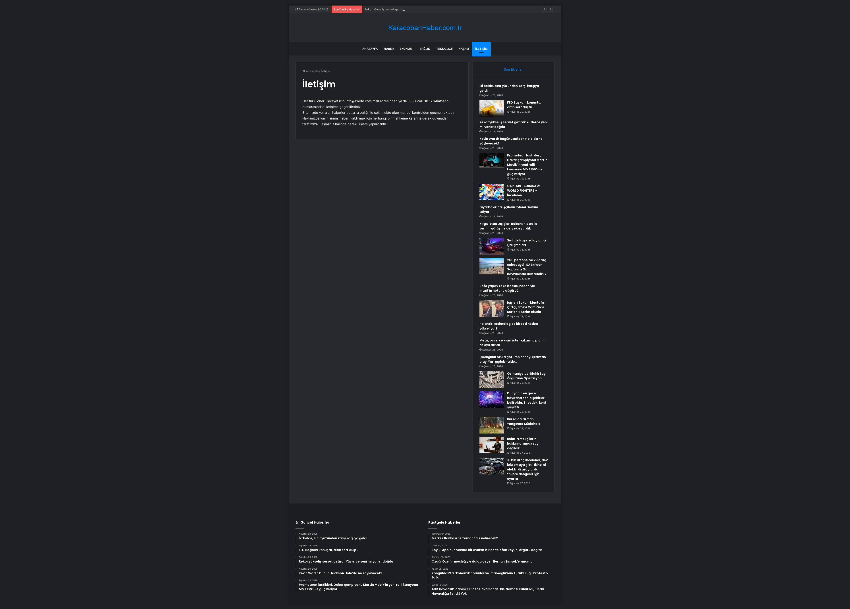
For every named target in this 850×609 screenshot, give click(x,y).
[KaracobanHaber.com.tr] (425, 27)
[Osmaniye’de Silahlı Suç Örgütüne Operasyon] (491, 379)
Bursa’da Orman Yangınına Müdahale (523, 421)
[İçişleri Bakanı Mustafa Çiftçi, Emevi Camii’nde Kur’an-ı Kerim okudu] (491, 308)
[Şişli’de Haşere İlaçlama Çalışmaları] (491, 246)
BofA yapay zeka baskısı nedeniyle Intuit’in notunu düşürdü (507, 288)
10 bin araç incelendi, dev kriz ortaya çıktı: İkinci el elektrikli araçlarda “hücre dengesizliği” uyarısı (527, 469)
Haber (389, 48)
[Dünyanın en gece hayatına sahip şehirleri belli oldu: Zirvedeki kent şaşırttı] (491, 399)
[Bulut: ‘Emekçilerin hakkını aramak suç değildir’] (491, 445)
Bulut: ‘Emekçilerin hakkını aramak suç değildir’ (523, 443)
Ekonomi (406, 48)
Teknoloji (444, 48)
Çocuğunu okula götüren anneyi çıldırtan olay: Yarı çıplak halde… (512, 359)
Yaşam (464, 48)
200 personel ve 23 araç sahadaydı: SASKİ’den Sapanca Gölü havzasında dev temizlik (526, 267)
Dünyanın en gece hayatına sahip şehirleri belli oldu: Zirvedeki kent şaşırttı (526, 400)
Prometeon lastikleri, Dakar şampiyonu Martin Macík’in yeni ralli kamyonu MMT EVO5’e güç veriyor (527, 164)
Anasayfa (370, 48)
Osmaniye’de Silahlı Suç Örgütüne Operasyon (526, 375)
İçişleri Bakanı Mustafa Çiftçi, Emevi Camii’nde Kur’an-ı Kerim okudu (525, 307)
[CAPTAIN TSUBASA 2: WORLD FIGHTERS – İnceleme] (491, 192)
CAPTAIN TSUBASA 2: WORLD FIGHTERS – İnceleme (523, 190)
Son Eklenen (514, 69)
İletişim (481, 48)
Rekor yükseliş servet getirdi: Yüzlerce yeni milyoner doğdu (406, 9)
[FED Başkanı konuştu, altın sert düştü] (491, 108)
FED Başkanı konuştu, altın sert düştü (524, 104)
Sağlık (425, 48)
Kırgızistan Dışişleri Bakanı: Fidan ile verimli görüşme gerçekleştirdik (508, 226)
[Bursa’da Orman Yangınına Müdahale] (491, 425)
